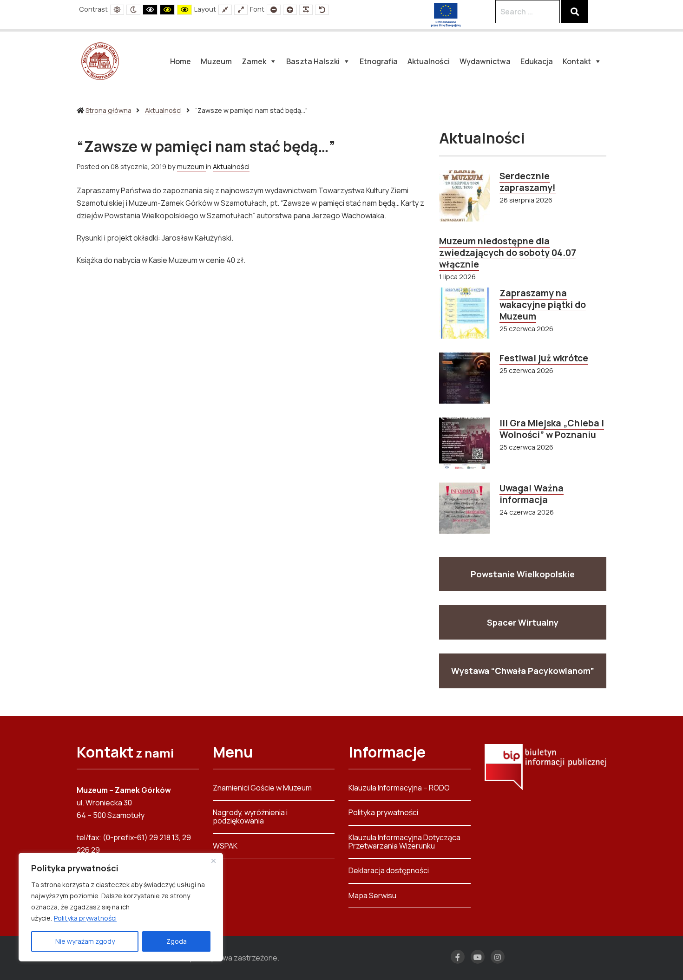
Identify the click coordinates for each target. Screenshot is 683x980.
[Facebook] (458, 957)
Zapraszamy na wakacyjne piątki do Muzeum (542, 304)
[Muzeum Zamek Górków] (100, 60)
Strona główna (108, 110)
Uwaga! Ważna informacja (531, 494)
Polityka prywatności (85, 918)
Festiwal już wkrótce (543, 358)
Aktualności (163, 110)
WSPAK (225, 846)
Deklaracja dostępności (388, 870)
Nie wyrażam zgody (85, 941)
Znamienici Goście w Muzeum (262, 788)
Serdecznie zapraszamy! (527, 182)
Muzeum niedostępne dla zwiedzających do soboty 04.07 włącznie (507, 252)
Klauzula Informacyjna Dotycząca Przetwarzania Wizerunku (404, 841)
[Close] (213, 860)
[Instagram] (498, 957)
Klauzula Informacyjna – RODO (399, 788)
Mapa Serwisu (372, 895)
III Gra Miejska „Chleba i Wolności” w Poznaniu (551, 429)
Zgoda (176, 941)
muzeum (191, 166)
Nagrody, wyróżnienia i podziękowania (250, 816)
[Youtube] (478, 957)
